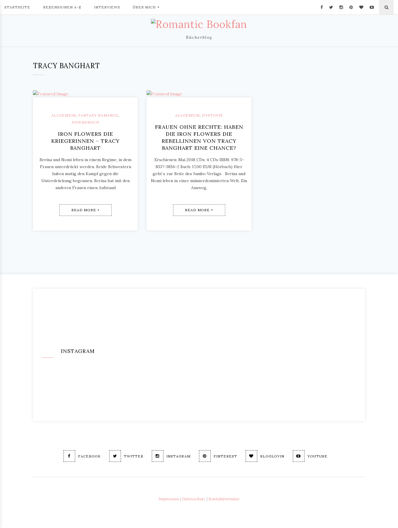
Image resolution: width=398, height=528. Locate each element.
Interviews (107, 7)
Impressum (169, 498)
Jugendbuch (85, 122)
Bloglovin (272, 456)
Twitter (133, 456)
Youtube (317, 456)
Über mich (144, 7)
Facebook (89, 456)
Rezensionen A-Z (62, 7)
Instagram (178, 456)
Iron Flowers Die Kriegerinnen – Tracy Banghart (85, 141)
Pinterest (225, 456)
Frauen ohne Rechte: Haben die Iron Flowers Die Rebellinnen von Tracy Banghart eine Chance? (199, 137)
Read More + (85, 210)
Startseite (17, 7)
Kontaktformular (224, 498)
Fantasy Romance (98, 115)
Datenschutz (193, 498)
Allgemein (63, 115)
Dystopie (212, 115)
